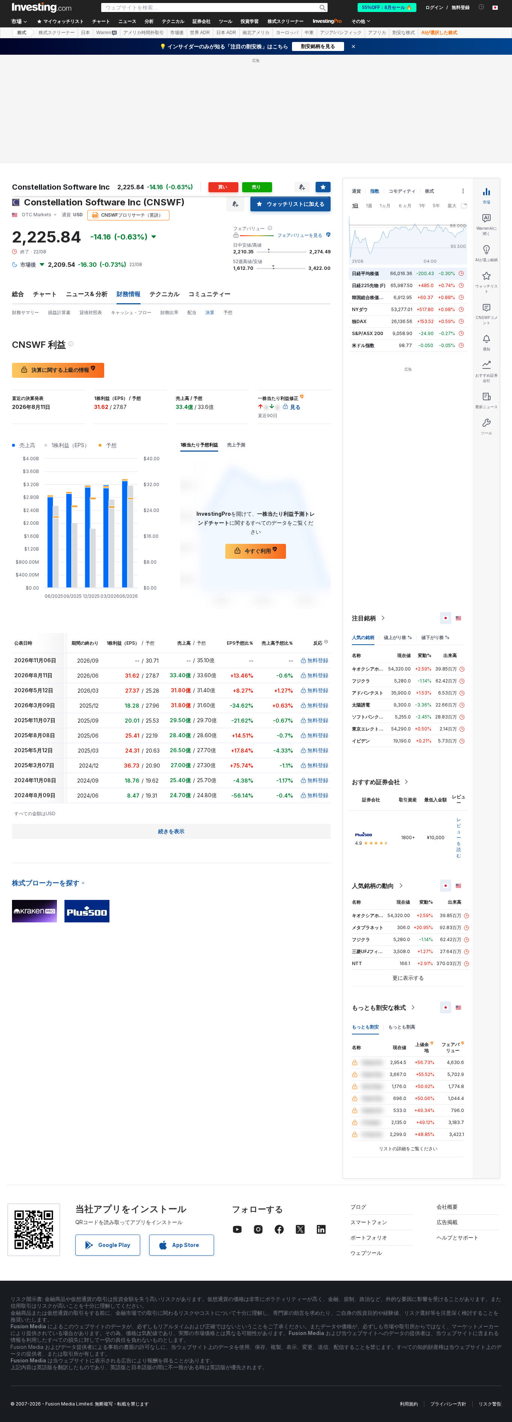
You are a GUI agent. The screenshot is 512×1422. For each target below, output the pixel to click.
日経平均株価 (365, 273)
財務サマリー (25, 312)
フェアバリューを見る (299, 235)
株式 (21, 32)
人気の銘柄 (363, 637)
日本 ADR (226, 32)
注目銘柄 (364, 618)
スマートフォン (368, 1222)
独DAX (359, 321)
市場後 (177, 32)
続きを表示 (171, 831)
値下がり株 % (435, 637)
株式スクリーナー (286, 21)
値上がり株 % (398, 637)
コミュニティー (210, 294)
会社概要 (447, 1206)
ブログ (358, 1206)
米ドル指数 (363, 345)
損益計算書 (59, 312)
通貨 (356, 191)
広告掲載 (447, 1222)
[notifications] (481, 6)
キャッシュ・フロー (131, 312)
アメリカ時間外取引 (143, 32)
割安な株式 (403, 32)
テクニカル (165, 294)
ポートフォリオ (368, 1237)
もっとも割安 (365, 1027)
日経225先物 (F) (369, 285)
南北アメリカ (256, 32)
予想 (227, 312)
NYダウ (360, 309)
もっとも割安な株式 (379, 1007)
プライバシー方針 (448, 1404)
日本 (85, 32)
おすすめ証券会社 (376, 782)
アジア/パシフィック (341, 32)
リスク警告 (490, 1404)
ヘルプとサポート (458, 1237)
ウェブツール (366, 1253)
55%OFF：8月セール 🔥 (387, 7)
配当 (191, 312)
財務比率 (169, 312)
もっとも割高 (401, 1027)
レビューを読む (459, 837)
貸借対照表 (90, 312)
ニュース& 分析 (87, 294)
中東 (309, 32)
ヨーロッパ (287, 32)
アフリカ (377, 32)
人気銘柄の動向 (373, 885)
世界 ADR (200, 32)
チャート (45, 294)
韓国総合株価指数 (370, 297)
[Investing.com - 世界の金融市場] (41, 7)
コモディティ (402, 191)
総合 (18, 294)
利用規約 (409, 1404)
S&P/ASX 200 (367, 333)
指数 (374, 191)
